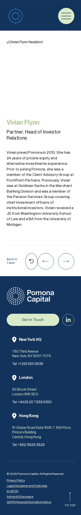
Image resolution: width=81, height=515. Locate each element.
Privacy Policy (16, 480)
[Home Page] (30, 16)
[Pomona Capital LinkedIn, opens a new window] (68, 320)
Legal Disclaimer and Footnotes (27, 485)
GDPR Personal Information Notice (29, 502)
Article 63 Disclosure (20, 496)
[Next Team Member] (66, 261)
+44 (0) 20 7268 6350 (35, 402)
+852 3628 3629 (31, 445)
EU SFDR (12, 491)
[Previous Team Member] (46, 261)
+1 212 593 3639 (30, 364)
